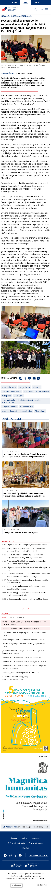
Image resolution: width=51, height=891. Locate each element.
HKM (14, 2)
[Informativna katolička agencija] (32, 866)
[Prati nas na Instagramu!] (10, 855)
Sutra (11, 617)
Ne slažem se (42, 885)
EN (42, 9)
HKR (37, 2)
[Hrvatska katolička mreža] (16, 866)
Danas (3, 617)
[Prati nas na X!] (15, 855)
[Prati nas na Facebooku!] (5, 855)
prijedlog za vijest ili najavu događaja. (27, 826)
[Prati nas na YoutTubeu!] (20, 855)
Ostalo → (21, 617)
